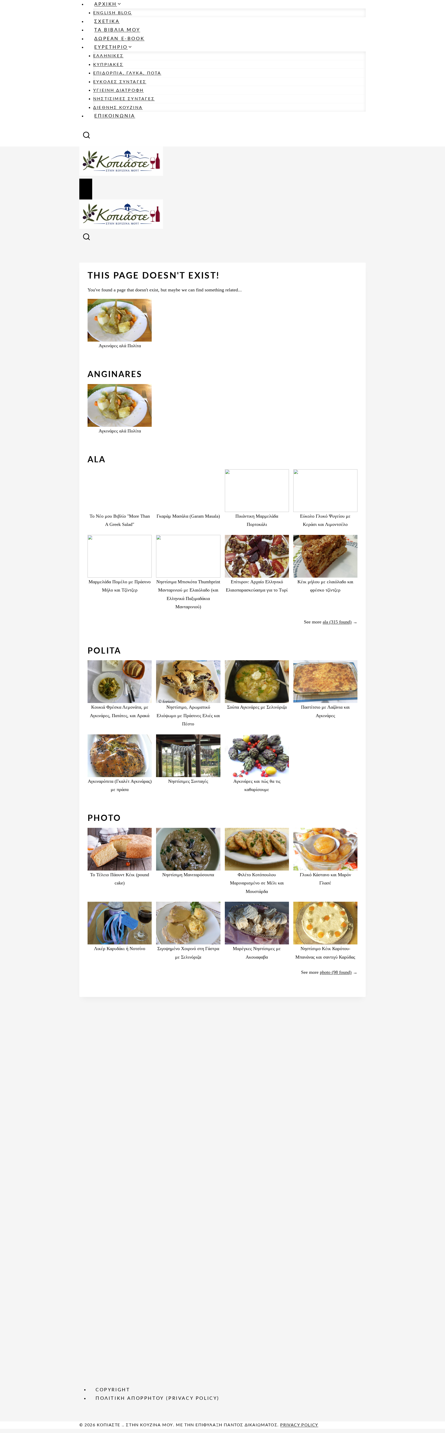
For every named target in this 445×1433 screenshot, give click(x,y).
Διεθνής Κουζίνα (118, 108)
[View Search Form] (86, 136)
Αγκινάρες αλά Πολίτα (120, 345)
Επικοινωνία (114, 116)
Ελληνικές (108, 56)
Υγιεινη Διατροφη (118, 90)
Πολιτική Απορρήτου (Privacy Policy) (157, 1398)
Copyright (113, 1389)
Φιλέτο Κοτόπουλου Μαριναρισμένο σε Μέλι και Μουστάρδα (257, 883)
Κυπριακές (108, 65)
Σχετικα (106, 21)
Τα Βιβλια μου (117, 30)
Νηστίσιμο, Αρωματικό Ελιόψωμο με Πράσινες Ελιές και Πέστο (188, 715)
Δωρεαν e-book (119, 39)
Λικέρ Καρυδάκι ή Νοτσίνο (119, 948)
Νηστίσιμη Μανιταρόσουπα (188, 874)
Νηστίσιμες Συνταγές (124, 99)
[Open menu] (85, 189)
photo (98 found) (336, 972)
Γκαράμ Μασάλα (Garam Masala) (188, 516)
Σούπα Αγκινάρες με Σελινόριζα (257, 707)
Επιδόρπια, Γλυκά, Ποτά (127, 73)
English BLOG (112, 13)
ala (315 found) (337, 621)
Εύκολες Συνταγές (119, 82)
